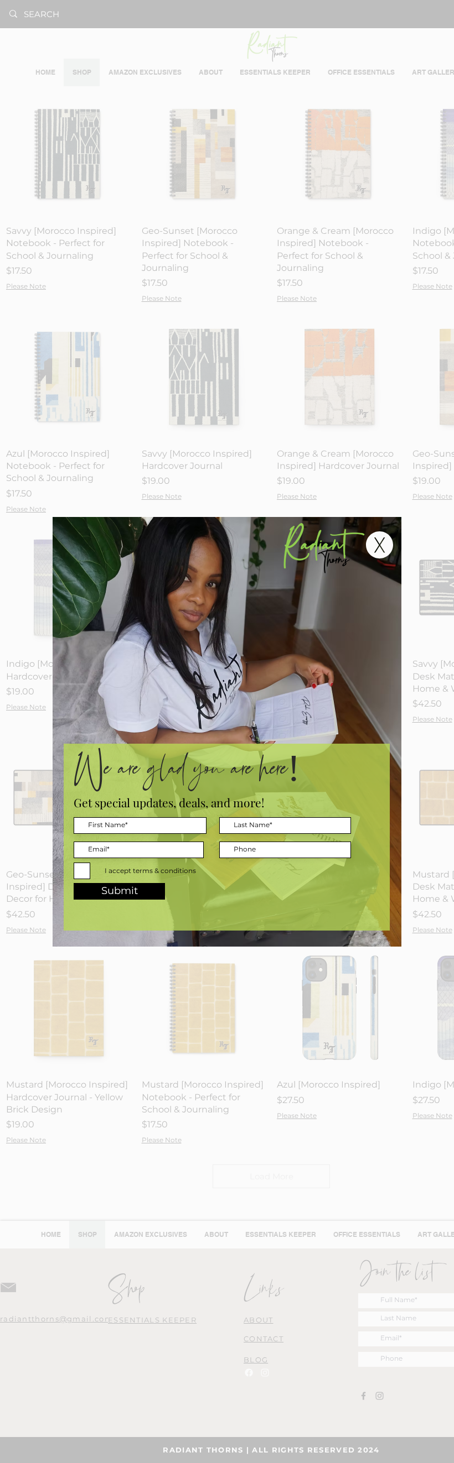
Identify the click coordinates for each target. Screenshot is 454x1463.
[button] (380, 544)
